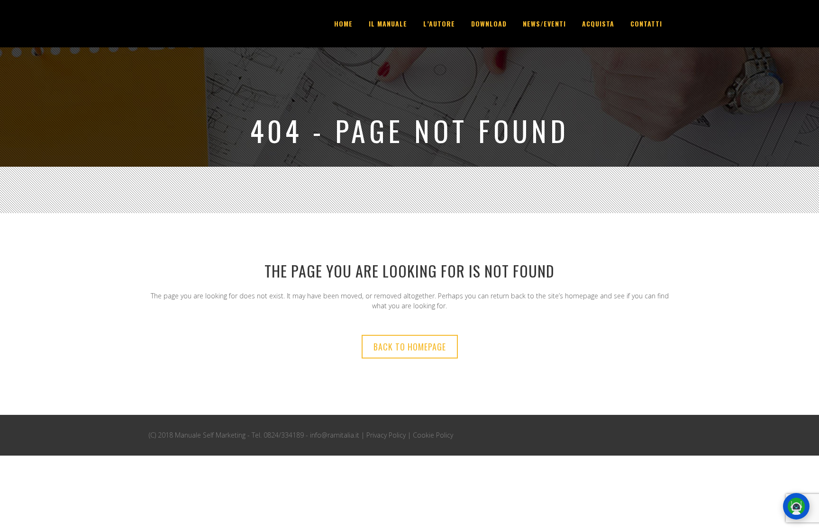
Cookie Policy (433, 434)
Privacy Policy (386, 434)
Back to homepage (409, 347)
